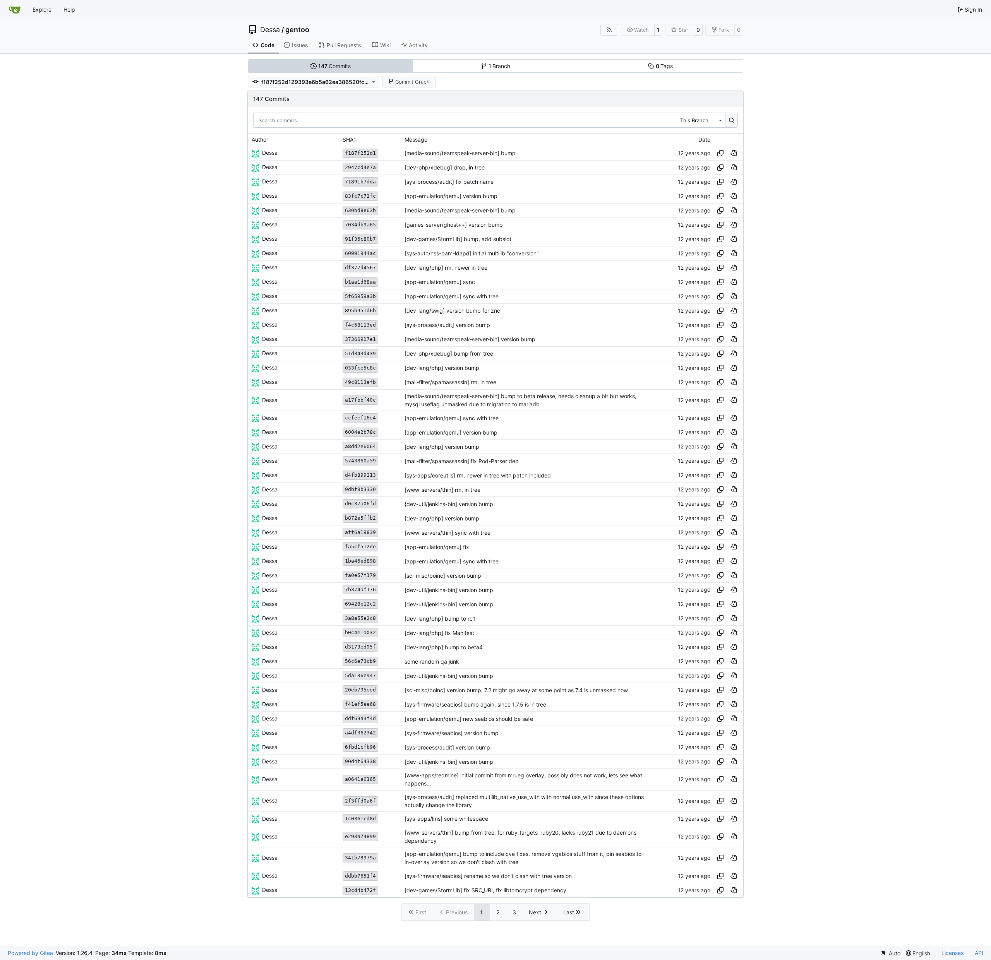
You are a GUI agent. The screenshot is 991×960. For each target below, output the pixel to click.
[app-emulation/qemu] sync (440, 282)
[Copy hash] (720, 153)
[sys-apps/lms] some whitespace (446, 819)
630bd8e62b (360, 210)
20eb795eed (360, 690)
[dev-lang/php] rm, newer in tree (446, 267)
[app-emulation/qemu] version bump (451, 196)
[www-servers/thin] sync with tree (447, 532)
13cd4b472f (360, 890)
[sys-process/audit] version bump (447, 325)
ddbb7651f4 (360, 876)
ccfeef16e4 (360, 418)
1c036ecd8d (360, 818)
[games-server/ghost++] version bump (454, 224)
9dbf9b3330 (360, 489)
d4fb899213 (360, 475)
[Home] (15, 10)
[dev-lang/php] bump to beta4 (444, 647)
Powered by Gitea (30, 953)
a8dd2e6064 (360, 446)
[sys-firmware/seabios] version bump (452, 733)
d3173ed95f (360, 647)
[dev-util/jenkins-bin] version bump (449, 590)
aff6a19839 (360, 532)
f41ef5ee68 (360, 704)
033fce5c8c (360, 368)
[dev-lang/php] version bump (442, 367)
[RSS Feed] (609, 30)
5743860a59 (360, 461)
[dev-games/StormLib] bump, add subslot (458, 239)
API (979, 953)
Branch (500, 66)
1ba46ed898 (360, 561)
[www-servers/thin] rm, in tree (442, 489)
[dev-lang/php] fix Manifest (439, 633)
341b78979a (360, 858)
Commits (334, 66)
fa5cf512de (360, 546)
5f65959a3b (360, 296)
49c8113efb (360, 382)
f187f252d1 (360, 153)
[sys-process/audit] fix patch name (449, 181)
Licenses (952, 953)
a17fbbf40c (360, 400)
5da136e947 (360, 675)
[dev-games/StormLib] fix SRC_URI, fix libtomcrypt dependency (485, 890)
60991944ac (360, 253)
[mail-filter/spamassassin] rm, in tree (450, 382)
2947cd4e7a (360, 167)
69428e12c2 (360, 604)
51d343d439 (360, 353)
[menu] (890, 953)
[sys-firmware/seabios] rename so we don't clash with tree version (488, 876)
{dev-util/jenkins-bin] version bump (449, 504)
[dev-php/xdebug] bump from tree (449, 353)
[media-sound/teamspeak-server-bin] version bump (470, 339)
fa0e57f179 (360, 575)
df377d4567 (360, 267)
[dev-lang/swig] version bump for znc (452, 310)
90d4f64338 (360, 761)
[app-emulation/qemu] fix (437, 547)
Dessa (270, 30)
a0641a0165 (360, 779)
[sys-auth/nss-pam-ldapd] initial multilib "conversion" (472, 253)
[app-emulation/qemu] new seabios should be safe (469, 718)
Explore (42, 9)
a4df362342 (360, 733)
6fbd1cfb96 (360, 747)
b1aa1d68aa (360, 282)
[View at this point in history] (733, 153)
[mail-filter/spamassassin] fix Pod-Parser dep (462, 461)
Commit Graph (412, 82)
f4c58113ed (360, 325)
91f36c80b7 (360, 239)
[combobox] (700, 120)
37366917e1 (360, 339)
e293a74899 (360, 836)
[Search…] (731, 120)
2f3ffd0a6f (360, 801)
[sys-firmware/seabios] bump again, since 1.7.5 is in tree (475, 704)
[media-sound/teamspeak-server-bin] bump (460, 153)
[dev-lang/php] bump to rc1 (440, 618)
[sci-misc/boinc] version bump (443, 575)
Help (69, 9)
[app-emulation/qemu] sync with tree (452, 296)
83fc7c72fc (360, 196)
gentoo (297, 30)
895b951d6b (360, 310)
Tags (664, 66)
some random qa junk (432, 661)
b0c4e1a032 (360, 632)
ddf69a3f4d (360, 718)
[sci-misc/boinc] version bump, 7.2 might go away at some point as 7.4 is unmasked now (516, 690)
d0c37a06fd (360, 504)
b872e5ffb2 (360, 518)
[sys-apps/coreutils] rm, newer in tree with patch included (478, 475)
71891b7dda (360, 182)
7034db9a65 (360, 225)
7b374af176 (360, 589)
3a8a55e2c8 (360, 618)
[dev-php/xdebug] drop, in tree (445, 167)
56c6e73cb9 (360, 661)
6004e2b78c (360, 432)
